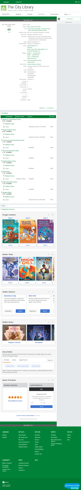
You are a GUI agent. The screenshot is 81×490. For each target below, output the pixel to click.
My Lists (21, 439)
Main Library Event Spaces (56, 440)
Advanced (37, 437)
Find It (10, 245)
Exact (36, 444)
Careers (21, 468)
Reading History (23, 447)
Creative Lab (38, 454)
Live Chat (72, 486)
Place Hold (70, 19)
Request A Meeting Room (56, 444)
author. (34, 26)
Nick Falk (32, 296)
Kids (68, 439)
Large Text (19, 2)
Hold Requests (23, 444)
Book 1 (10, 218)
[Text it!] (3, 127)
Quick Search (22, 435)
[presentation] (10, 231)
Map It (4, 206)
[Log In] (75, 2)
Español (4, 437)
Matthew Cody (10, 296)
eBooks (37, 451)
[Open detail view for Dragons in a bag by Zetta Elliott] (44, 269)
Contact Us (22, 470)
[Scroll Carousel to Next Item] (52, 214)
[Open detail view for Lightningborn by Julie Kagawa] (10, 269)
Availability (5, 113)
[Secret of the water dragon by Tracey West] (45, 231)
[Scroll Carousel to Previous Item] (48, 214)
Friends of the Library (6, 470)
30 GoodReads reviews (15, 401)
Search (41, 406)
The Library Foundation (5, 466)
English (4, 435)
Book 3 (45, 218)
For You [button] (41, 14)
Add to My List (68, 22)
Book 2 (28, 218)
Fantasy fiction (10, 366)
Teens (69, 437)
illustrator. (34, 64)
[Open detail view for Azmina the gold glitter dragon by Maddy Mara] (27, 269)
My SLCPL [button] (6, 14)
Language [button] (5, 432)
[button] (50, 360)
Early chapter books (23, 366)
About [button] (21, 460)
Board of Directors (24, 465)
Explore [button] (19, 14)
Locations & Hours (24, 463)
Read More (8, 311)
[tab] (7, 360)
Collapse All (50, 108)
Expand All (42, 108)
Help (36, 460)
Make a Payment (7, 463)
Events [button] (30, 14)
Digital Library (38, 447)
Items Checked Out (24, 442)
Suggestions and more (8, 209)
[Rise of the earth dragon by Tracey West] (10, 231)
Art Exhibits (54, 437)
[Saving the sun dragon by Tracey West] (27, 231)
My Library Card (23, 437)
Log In (78, 2)
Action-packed (36, 366)
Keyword (37, 435)
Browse (37, 439)
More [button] (66, 14)
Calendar (53, 435)
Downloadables (39, 449)
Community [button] (54, 14)
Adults (69, 435)
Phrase (37, 442)
